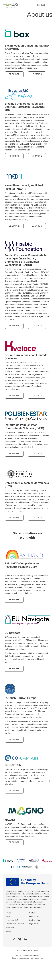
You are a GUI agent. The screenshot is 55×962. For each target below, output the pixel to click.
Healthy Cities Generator (15, 924)
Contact (32, 913)
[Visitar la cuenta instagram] (14, 939)
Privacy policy (34, 916)
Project (8, 913)
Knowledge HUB (12, 920)
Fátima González (33, 955)
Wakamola (10, 927)
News (8, 916)
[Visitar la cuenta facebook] (8, 939)
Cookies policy (34, 920)
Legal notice (33, 924)
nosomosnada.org (36, 958)
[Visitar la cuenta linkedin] (25, 939)
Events (8, 931)
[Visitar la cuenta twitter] (19, 939)
